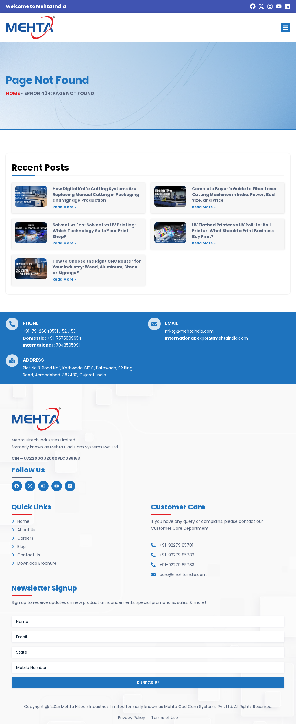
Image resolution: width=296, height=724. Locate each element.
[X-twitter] (261, 6)
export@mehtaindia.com (222, 338)
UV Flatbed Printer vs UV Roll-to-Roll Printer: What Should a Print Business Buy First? (233, 230)
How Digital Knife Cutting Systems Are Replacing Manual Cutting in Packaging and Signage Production (96, 194)
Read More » (64, 206)
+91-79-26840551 (40, 331)
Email (171, 323)
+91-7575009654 (64, 338)
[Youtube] (279, 6)
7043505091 (68, 345)
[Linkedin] (287, 6)
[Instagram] (270, 6)
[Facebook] (253, 6)
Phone (30, 323)
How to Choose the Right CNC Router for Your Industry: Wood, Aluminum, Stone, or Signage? (97, 267)
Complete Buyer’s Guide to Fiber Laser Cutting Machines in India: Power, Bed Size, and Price (234, 194)
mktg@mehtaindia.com (189, 331)
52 (64, 331)
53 (73, 331)
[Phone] (12, 324)
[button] (285, 27)
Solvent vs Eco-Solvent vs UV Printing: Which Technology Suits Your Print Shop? (94, 230)
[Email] (154, 324)
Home (13, 93)
